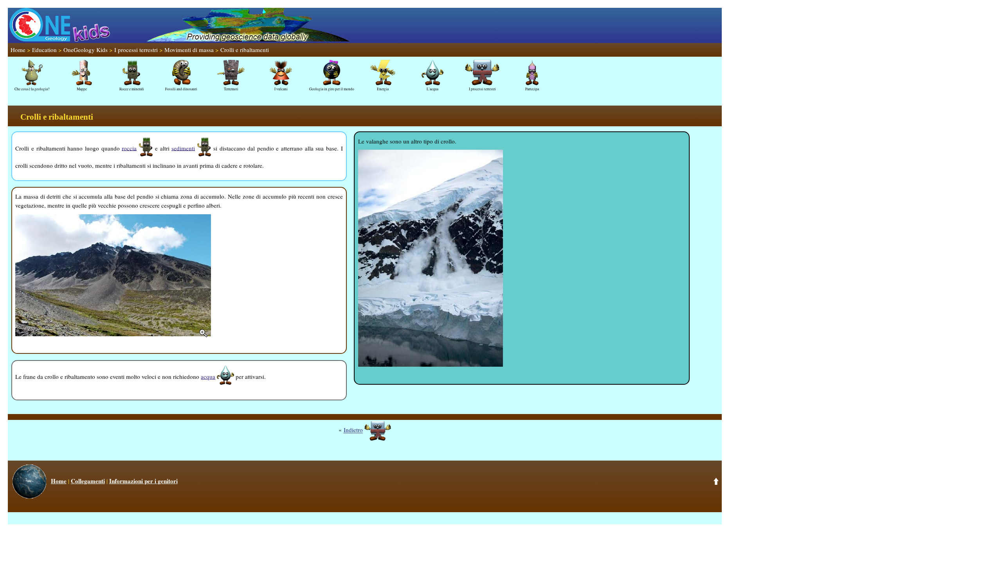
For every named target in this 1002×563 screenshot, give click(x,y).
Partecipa (532, 88)
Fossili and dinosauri (181, 88)
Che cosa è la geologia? (31, 88)
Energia (383, 88)
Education (44, 50)
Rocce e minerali (131, 88)
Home (18, 50)
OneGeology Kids (85, 50)
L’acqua (432, 88)
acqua (208, 376)
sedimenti (183, 148)
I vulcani (281, 88)
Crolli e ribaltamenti (244, 50)
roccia (129, 148)
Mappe (82, 88)
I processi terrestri (136, 50)
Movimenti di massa (189, 50)
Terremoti (231, 88)
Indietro (353, 430)
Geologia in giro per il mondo (331, 88)
